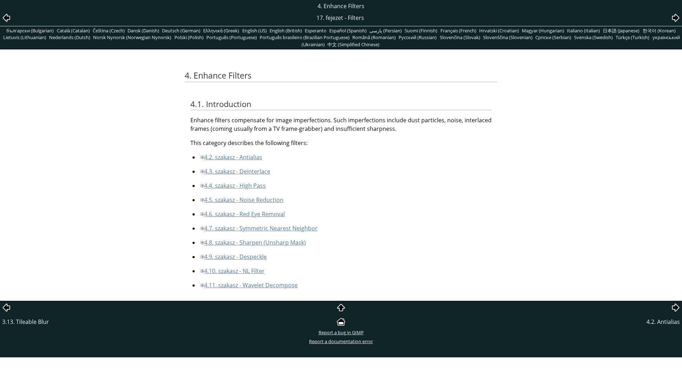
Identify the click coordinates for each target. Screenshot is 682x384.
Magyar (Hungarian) (543, 30)
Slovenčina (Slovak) (460, 37)
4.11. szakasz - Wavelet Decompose (251, 285)
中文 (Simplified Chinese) (353, 44)
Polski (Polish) (189, 37)
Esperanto (315, 30)
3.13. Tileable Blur (25, 322)
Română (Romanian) (374, 37)
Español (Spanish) (348, 30)
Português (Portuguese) (231, 37)
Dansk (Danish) (143, 30)
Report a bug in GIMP (341, 332)
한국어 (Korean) (659, 30)
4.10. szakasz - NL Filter (234, 271)
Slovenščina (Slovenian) (507, 37)
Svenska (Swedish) (593, 37)
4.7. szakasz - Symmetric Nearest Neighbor (261, 228)
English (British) (286, 30)
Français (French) (458, 30)
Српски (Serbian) (553, 37)
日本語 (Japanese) (621, 30)
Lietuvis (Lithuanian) (24, 37)
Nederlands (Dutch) (69, 37)
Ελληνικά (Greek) (221, 30)
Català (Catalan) (73, 30)
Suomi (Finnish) (421, 30)
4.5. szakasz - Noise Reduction (243, 200)
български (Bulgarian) (30, 30)
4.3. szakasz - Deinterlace (237, 171)
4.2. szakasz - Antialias (233, 157)
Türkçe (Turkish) (632, 37)
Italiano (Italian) (583, 30)
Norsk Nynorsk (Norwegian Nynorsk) (132, 37)
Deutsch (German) (181, 30)
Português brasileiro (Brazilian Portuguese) (305, 37)
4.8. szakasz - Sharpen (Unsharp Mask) (255, 242)
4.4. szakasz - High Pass (235, 186)
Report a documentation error (341, 341)
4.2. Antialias (663, 322)
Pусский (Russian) (418, 37)
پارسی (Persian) (385, 30)
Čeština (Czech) (109, 30)
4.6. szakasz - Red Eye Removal (244, 214)
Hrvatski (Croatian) (499, 30)
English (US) (254, 30)
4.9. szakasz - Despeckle (235, 257)
